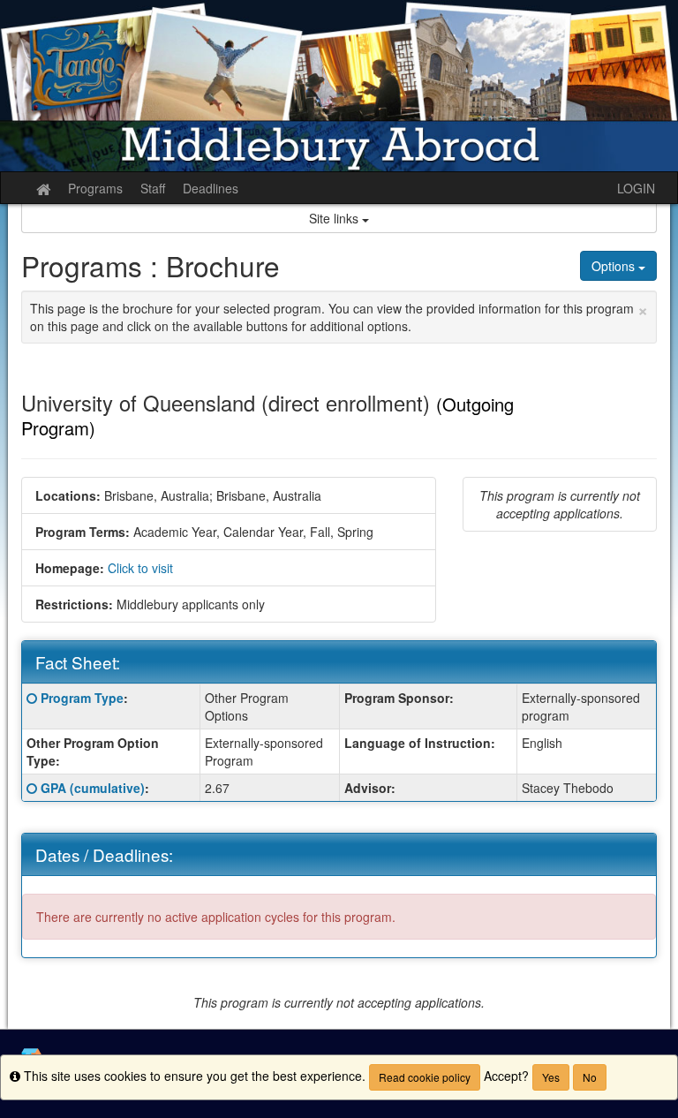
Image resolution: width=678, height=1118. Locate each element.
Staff (152, 188)
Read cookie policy (425, 1076)
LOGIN (636, 188)
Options (614, 266)
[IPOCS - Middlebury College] (339, 85)
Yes (551, 1076)
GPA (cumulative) (93, 788)
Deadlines (210, 188)
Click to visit (140, 568)
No (590, 1076)
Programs (95, 188)
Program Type (82, 697)
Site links (335, 218)
